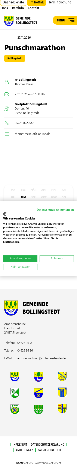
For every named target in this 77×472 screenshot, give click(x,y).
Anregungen (25, 450)
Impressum (20, 444)
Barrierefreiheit (49, 450)
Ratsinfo (18, 8)
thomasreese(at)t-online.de (32, 134)
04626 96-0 (24, 343)
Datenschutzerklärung (47, 444)
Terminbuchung (60, 2)
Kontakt (33, 8)
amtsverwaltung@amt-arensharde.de (41, 358)
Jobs (5, 8)
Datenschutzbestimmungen (55, 210)
